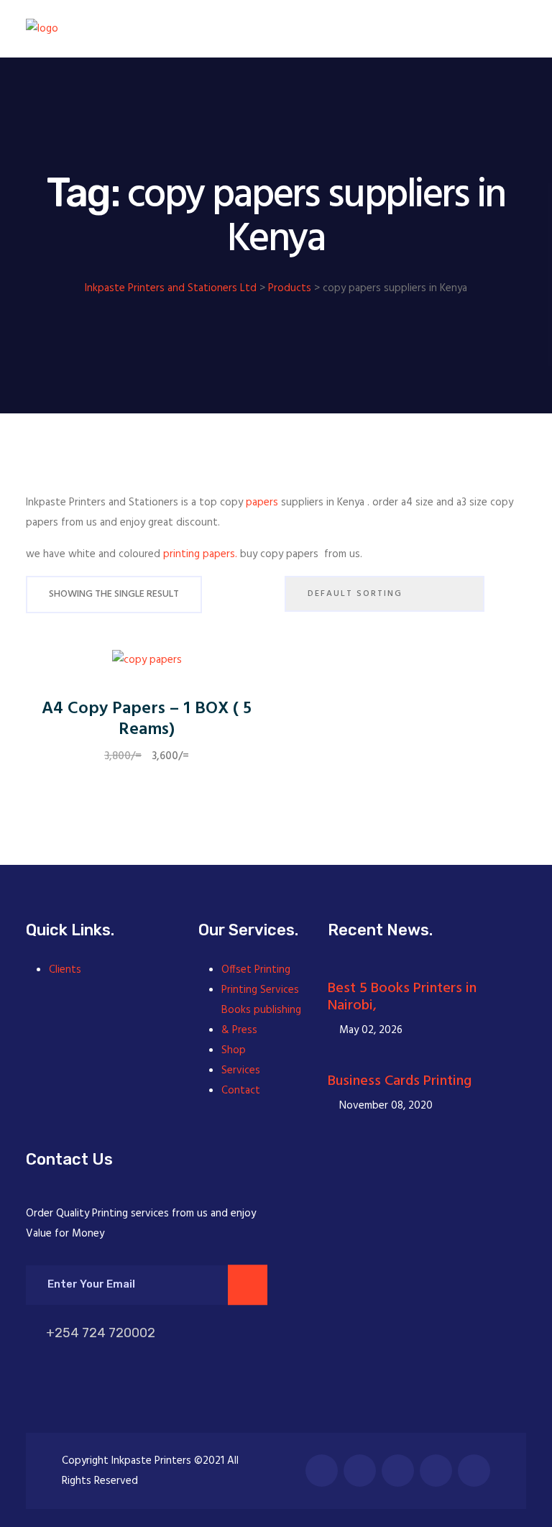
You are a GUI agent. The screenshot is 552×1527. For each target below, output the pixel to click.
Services (240, 1070)
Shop (233, 1050)
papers (262, 502)
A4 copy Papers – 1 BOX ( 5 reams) (147, 719)
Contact (240, 1090)
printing (181, 554)
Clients (65, 969)
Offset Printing (255, 969)
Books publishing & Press (261, 1020)
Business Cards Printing (400, 1081)
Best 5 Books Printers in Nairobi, (402, 997)
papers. (220, 554)
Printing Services (260, 990)
